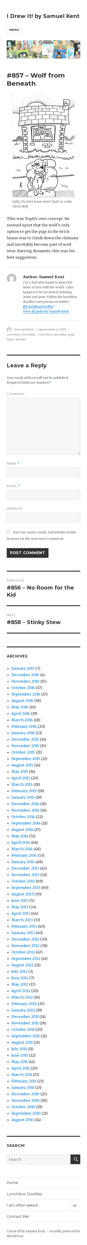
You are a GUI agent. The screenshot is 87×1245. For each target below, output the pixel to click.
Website (14, 508)
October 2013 (23, 881)
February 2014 (24, 855)
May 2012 (19, 984)
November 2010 (25, 1100)
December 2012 (25, 939)
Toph (10, 339)
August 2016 (22, 700)
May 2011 (19, 1061)
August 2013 (22, 894)
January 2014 (23, 861)
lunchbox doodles (53, 334)
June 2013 (20, 900)
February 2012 (24, 1003)
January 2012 (23, 1010)
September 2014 (25, 823)
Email (13, 486)
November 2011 (25, 1023)
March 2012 (22, 997)
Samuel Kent (23, 329)
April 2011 (20, 1068)
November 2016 (25, 681)
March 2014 (22, 849)
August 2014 (22, 829)
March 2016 (22, 720)
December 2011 (25, 1016)
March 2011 (21, 1074)
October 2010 (23, 1107)
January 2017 (23, 668)
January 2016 (23, 733)
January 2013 (23, 932)
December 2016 (25, 674)
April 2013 (20, 913)
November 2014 (25, 810)
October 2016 (23, 687)
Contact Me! (18, 1216)
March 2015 (21, 784)
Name (13, 463)
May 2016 (19, 707)
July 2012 (19, 971)
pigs (71, 334)
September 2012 (25, 958)
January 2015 (23, 797)
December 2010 (25, 1094)
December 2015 (25, 739)
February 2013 (24, 926)
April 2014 (20, 842)
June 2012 (20, 978)
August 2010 (22, 1119)
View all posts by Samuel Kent (46, 311)
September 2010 (26, 1113)
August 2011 (22, 1042)
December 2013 (25, 868)
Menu (14, 30)
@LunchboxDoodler (38, 307)
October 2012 (23, 952)
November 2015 (25, 745)
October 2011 (22, 1029)
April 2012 (20, 990)
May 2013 (19, 907)
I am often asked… (23, 1205)
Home (12, 1183)
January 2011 (22, 1087)
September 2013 (25, 887)
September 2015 (25, 758)
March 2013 (22, 920)
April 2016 (20, 713)
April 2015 (20, 778)
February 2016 (24, 726)
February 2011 (23, 1081)
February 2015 (24, 791)
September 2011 (25, 1036)
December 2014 (25, 803)
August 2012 (22, 965)
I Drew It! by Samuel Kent (43, 16)
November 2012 (25, 945)
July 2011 (19, 1048)
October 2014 (23, 816)
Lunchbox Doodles (21, 334)
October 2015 (23, 752)
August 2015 (22, 765)
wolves (21, 339)
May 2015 (19, 771)
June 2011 (19, 1055)
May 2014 (19, 836)
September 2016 (25, 694)
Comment (16, 394)
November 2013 (25, 874)
